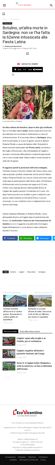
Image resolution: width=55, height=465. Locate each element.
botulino (13, 272)
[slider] (39, 69)
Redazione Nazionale (13, 46)
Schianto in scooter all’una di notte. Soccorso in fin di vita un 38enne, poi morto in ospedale (39, 313)
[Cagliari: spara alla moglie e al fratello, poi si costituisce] (9, 341)
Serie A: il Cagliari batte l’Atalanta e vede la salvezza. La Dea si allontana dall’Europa (34, 366)
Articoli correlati (10, 331)
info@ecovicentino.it (32, 450)
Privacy (43, 460)
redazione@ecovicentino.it (32, 447)
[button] (51, 5)
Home (5, 19)
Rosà (30, 305)
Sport (5, 369)
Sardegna (41, 272)
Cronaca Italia (14, 19)
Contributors (43, 457)
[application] (27, 69)
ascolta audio (15, 69)
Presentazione (10, 457)
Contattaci (13, 460)
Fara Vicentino (8, 305)
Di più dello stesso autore (30, 331)
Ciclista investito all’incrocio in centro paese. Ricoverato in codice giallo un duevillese (12, 314)
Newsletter (22, 457)
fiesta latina (31, 272)
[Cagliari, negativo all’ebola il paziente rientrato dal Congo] (9, 353)
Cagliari (21, 272)
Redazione (32, 457)
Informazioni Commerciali (28, 460)
